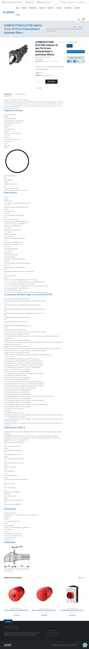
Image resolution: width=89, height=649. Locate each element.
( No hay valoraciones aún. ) (51, 61)
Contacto (77, 8)
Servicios (42, 8)
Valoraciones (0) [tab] (20, 94)
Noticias (59, 8)
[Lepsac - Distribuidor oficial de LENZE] (8, 12)
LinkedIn (40, 88)
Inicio (17, 8)
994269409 (31, 2)
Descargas (67, 8)
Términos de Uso (51, 630)
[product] (16, 594)
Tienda (18, 15)
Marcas (24, 8)
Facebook (36, 88)
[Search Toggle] (79, 19)
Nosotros (50, 8)
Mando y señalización (46, 75)
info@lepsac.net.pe (45, 2)
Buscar (70, 46)
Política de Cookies (52, 635)
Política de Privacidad (52, 633)
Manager (63, 2)
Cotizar (52, 81)
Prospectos (72, 2)
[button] (79, 578)
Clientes (82, 2)
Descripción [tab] (8, 94)
